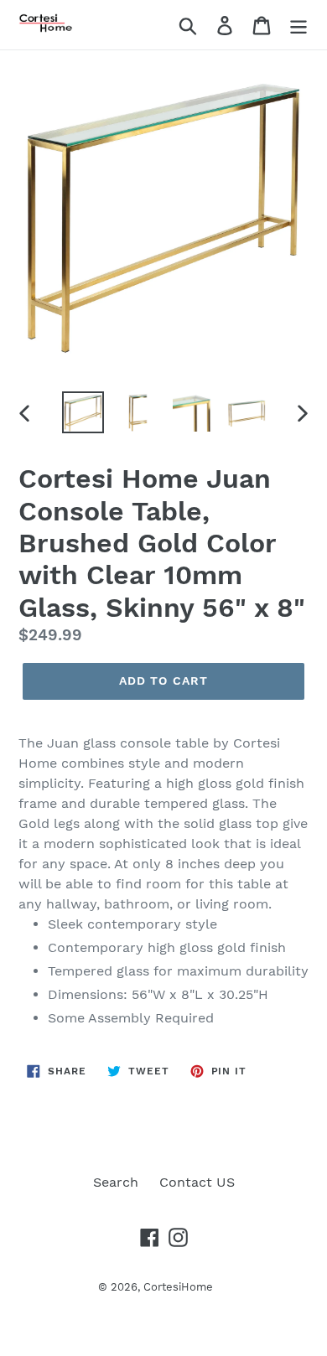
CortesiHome (178, 1287)
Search (115, 1182)
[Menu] (298, 25)
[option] (83, 412)
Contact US (197, 1182)
